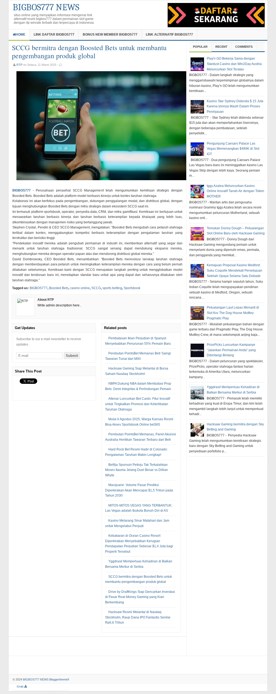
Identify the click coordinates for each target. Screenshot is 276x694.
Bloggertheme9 (59, 679)
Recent (221, 46)
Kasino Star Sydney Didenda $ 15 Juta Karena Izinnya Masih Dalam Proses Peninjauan (235, 106)
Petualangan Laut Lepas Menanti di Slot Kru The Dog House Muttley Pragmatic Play (233, 313)
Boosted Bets (58, 288)
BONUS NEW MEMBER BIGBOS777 (110, 34)
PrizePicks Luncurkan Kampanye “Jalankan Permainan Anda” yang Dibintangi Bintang (231, 350)
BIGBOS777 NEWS (46, 7)
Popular (200, 46)
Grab (20, 686)
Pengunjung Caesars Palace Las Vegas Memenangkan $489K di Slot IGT (233, 149)
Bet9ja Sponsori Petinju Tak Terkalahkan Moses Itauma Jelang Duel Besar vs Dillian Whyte (136, 470)
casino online (80, 288)
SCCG (96, 288)
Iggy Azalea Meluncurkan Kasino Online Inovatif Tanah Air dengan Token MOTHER (235, 191)
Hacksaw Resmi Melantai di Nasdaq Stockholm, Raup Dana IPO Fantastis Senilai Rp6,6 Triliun (137, 617)
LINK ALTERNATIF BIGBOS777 (169, 34)
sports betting (112, 288)
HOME (20, 34)
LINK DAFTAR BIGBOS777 (54, 34)
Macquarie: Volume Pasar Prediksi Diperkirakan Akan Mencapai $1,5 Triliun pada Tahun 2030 (139, 490)
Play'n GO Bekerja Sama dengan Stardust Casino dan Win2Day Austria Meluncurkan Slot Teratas (234, 64)
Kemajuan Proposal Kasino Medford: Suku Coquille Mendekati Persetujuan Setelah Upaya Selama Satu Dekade (234, 270)
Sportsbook (132, 288)
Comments (244, 46)
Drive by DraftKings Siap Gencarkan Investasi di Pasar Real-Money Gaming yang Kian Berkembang (140, 597)
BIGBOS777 (21, 190)
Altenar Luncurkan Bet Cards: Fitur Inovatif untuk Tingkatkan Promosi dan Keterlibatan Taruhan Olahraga (137, 404)
